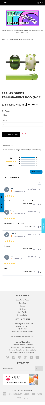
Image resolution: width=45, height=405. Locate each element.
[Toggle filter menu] (39, 183)
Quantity (4, 120)
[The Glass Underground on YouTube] (37, 358)
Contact (22, 306)
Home (3, 39)
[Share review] (39, 189)
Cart (41, 3)
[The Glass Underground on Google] (25, 358)
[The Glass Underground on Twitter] (7, 358)
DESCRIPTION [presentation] (8, 146)
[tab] (8, 145)
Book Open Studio (22, 300)
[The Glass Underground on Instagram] (31, 358)
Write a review (36, 172)
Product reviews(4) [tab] (12, 177)
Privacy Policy (22, 315)
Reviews (22, 309)
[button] (24, 133)
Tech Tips (22, 303)
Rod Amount (6, 111)
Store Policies (22, 312)
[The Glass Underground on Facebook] (13, 358)
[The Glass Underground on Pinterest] (19, 358)
